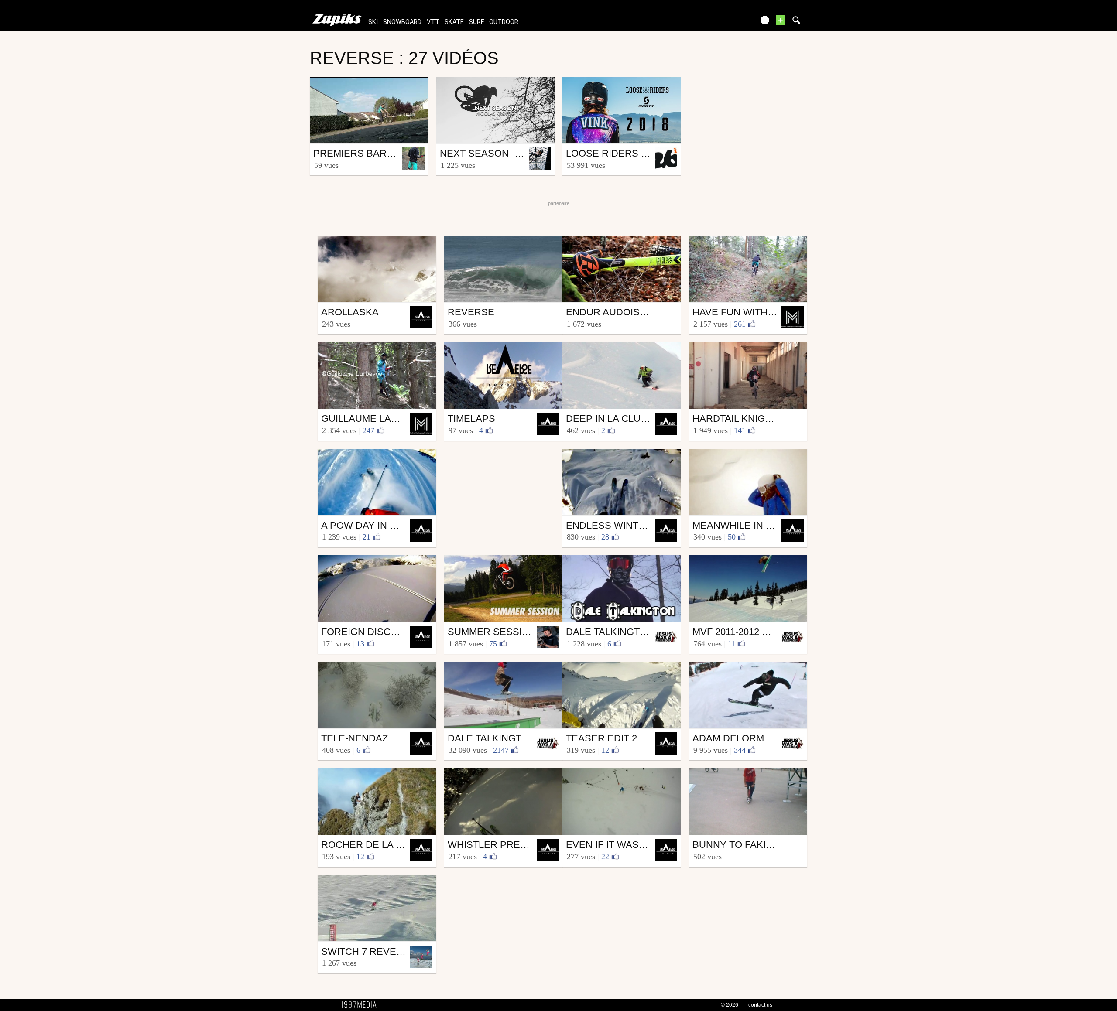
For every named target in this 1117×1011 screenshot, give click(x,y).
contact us (760, 1005)
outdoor (503, 22)
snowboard (402, 22)
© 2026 (729, 1005)
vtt (433, 22)
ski (373, 22)
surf (476, 22)
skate (454, 22)
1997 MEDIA (361, 1005)
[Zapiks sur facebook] (729, 22)
